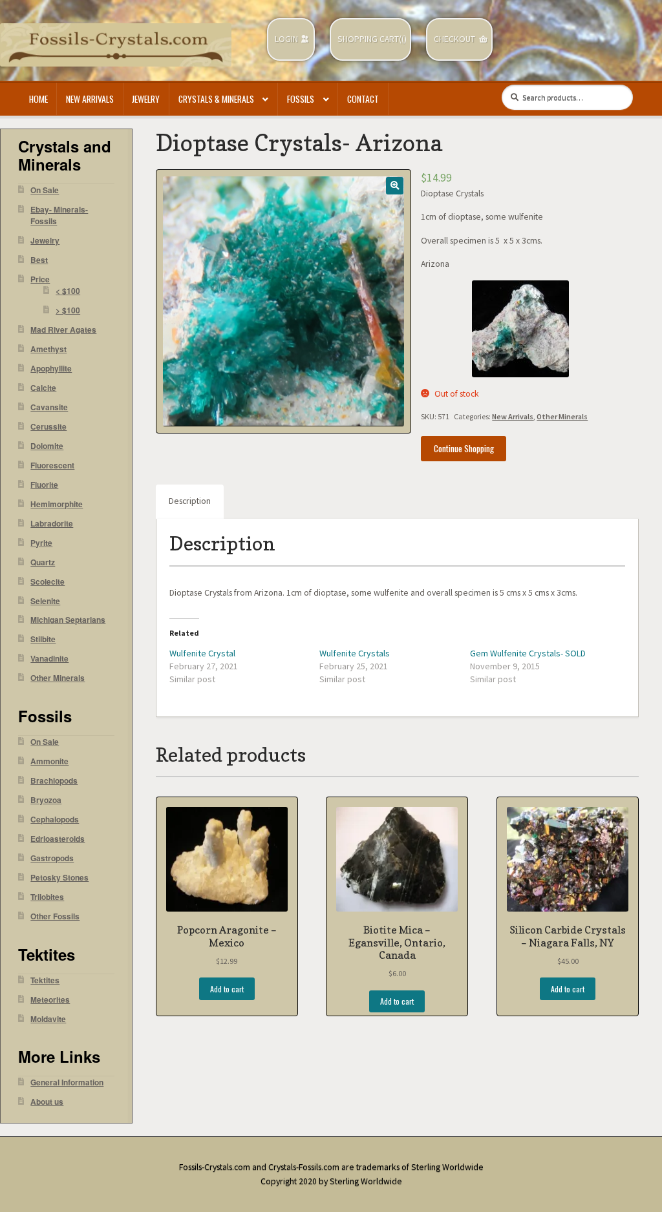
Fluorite (44, 484)
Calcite (43, 387)
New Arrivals (90, 98)
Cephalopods (54, 819)
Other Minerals (562, 416)
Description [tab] (190, 501)
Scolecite (47, 581)
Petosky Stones (59, 877)
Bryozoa (45, 800)
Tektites (44, 980)
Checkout (454, 39)
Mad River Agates (63, 329)
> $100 (68, 310)
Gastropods (52, 858)
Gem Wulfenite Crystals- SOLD (528, 653)
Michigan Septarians (67, 619)
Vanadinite (49, 658)
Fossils (300, 98)
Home (38, 98)
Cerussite (48, 426)
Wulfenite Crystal (202, 653)
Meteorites (50, 999)
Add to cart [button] (227, 988)
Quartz (42, 562)
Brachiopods (54, 780)
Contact (363, 98)
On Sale (44, 190)
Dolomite (46, 446)
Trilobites (47, 897)
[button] (394, 185)
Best (39, 260)
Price (40, 279)
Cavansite (49, 407)
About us (46, 1101)
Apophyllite (51, 368)
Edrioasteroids (57, 838)
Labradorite (51, 523)
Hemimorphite (56, 504)
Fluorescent (52, 465)
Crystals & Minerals (216, 98)
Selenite (45, 601)
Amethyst (48, 349)
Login (286, 39)
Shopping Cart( (369, 39)
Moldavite (48, 1019)
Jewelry (146, 98)
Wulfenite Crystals (354, 653)
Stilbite (43, 639)
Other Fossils (55, 916)
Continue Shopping (464, 448)
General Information (66, 1082)
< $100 (68, 291)
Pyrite (41, 543)
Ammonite (49, 761)
